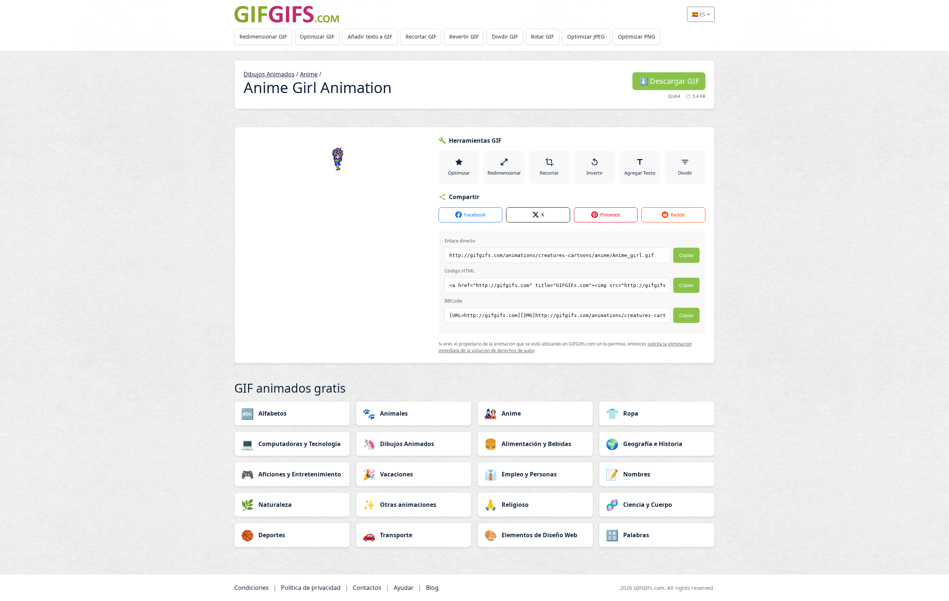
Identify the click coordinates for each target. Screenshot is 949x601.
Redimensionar (504, 172)
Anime (309, 74)
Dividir (685, 172)
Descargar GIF (669, 81)
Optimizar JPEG (586, 36)
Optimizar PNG (636, 36)
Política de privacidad (311, 588)
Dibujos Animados (269, 74)
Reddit (678, 214)
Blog (432, 588)
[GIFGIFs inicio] (286, 14)
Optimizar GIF (317, 36)
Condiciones (251, 588)
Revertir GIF (464, 36)
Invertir (594, 172)
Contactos (367, 588)
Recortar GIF (421, 36)
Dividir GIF (505, 36)
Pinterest (610, 214)
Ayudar (404, 588)
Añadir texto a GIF (370, 36)
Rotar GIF (542, 36)
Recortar (549, 172)
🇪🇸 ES (698, 14)
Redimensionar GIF (263, 36)
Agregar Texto (639, 172)
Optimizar (459, 172)
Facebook (475, 214)
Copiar (686, 255)
